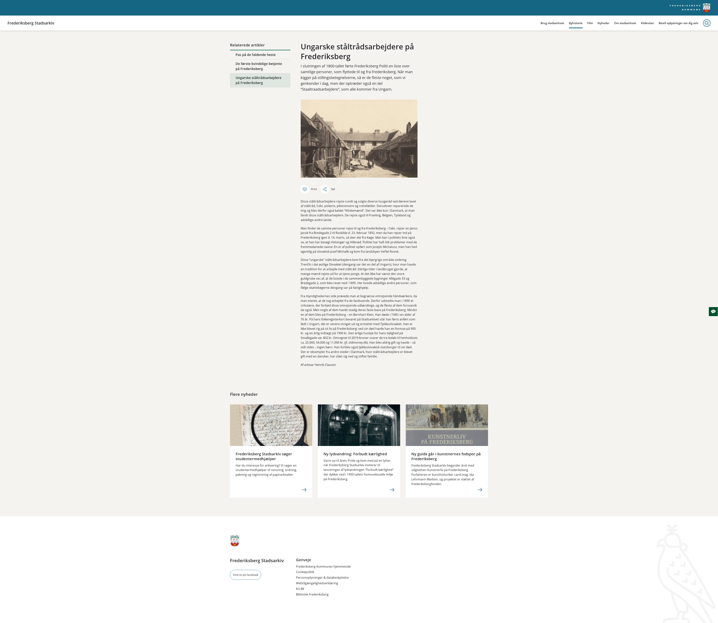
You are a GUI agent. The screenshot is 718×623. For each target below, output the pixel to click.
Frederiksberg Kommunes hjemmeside (323, 566)
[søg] (707, 23)
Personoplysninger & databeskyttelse (322, 577)
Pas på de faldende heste (256, 54)
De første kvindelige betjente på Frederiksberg (259, 66)
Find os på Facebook (245, 575)
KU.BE (300, 589)
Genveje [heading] (303, 559)
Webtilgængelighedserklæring (317, 583)
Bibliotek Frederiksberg (312, 594)
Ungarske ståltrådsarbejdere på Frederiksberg (258, 80)
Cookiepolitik (305, 572)
